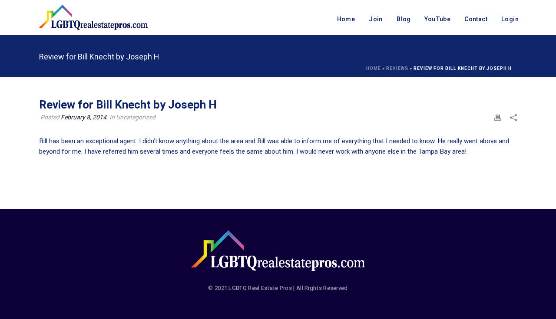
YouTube (437, 19)
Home (346, 19)
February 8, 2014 (83, 117)
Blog (404, 19)
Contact (475, 19)
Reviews (397, 69)
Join (376, 19)
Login (510, 19)
